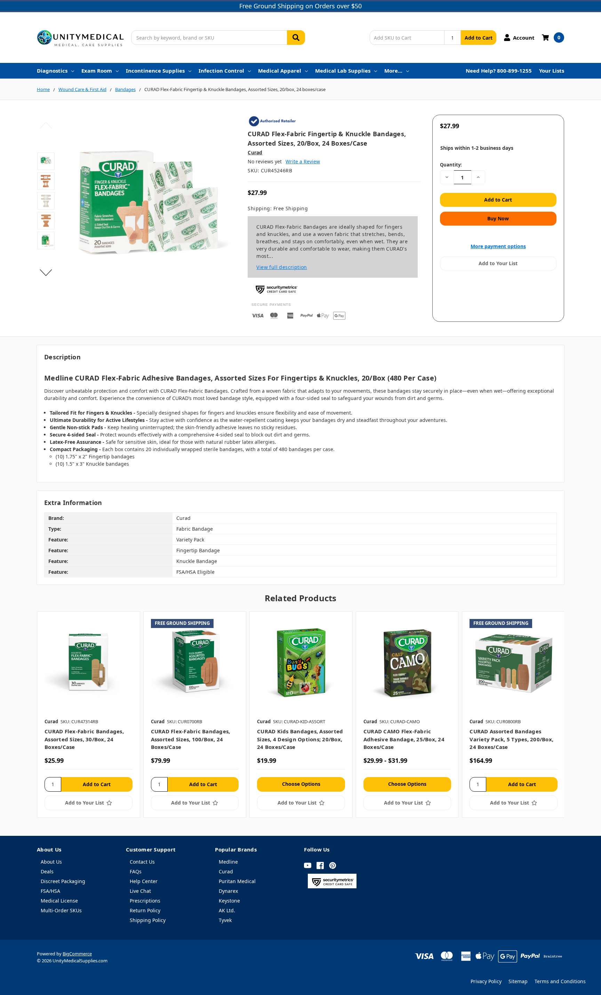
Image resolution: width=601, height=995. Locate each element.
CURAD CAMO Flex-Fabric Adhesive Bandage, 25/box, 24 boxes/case (403, 739)
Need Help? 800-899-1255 (499, 70)
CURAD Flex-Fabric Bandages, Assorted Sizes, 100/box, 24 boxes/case (190, 739)
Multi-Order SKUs (61, 910)
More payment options (498, 246)
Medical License (59, 900)
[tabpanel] (88, 714)
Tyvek (225, 920)
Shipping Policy (148, 920)
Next (46, 273)
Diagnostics (52, 70)
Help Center (144, 881)
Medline (228, 861)
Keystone (229, 900)
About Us (51, 861)
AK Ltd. (227, 910)
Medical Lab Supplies (342, 70)
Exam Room (96, 70)
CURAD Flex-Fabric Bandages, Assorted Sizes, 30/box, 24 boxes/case (84, 739)
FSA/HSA (50, 891)
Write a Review (303, 161)
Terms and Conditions (560, 981)
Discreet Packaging (63, 881)
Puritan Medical (237, 881)
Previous (46, 125)
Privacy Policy (486, 981)
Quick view (88, 663)
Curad (226, 871)
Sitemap (518, 981)
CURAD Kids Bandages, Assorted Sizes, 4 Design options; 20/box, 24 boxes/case (300, 739)
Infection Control (221, 70)
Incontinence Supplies (155, 70)
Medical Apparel (279, 70)
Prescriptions (145, 900)
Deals (47, 871)
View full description (281, 267)
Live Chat (140, 891)
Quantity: (451, 165)
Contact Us (142, 861)
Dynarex (228, 891)
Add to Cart (478, 37)
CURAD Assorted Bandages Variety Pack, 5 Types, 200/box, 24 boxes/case (511, 739)
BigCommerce (77, 954)
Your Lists (551, 70)
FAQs (136, 871)
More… (393, 70)
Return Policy (145, 910)
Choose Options (301, 784)
